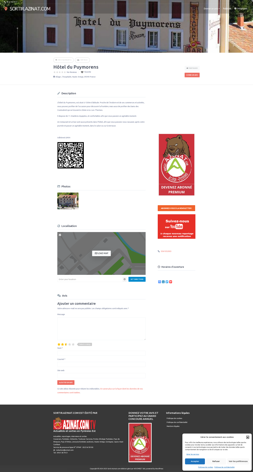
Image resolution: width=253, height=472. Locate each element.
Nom (60, 348)
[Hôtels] (78, 60)
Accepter (195, 461)
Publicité (227, 8)
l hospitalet (241, 8)
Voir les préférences (238, 461)
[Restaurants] (56, 60)
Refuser (216, 461)
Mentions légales (173, 426)
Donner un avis (211, 8)
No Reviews (72, 72)
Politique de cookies (205, 467)
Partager (193, 68)
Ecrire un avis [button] (192, 75)
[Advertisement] (177, 107)
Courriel (61, 359)
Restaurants (65, 60)
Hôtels (84, 60)
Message (61, 314)
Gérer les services (192, 454)
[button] (247, 437)
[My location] (124, 279)
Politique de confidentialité (224, 467)
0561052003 (166, 251)
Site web (60, 370)
